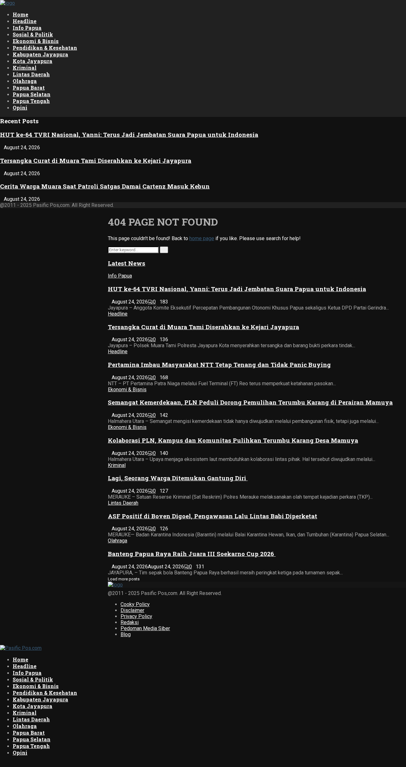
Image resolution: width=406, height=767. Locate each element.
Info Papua (27, 27)
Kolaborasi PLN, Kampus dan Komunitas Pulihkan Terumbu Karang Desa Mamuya (233, 440)
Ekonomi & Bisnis (36, 41)
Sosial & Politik (33, 34)
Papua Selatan (31, 94)
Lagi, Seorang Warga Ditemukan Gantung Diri (178, 478)
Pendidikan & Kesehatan (45, 47)
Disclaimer (132, 610)
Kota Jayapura (32, 61)
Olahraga (25, 81)
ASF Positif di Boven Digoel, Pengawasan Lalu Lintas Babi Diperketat (212, 516)
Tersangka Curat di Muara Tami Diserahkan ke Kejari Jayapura (95, 160)
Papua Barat (29, 87)
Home (20, 14)
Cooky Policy (135, 604)
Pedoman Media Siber (145, 628)
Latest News (126, 263)
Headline (24, 21)
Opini (20, 107)
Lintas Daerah (31, 74)
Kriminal (24, 67)
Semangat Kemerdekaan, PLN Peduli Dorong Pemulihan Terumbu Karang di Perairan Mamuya (250, 402)
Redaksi (130, 622)
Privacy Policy (136, 616)
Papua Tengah (31, 101)
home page (201, 238)
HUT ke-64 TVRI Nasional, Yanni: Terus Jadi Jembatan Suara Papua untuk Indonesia (129, 134)
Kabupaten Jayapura (40, 54)
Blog (126, 634)
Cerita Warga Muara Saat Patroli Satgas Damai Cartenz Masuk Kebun (105, 186)
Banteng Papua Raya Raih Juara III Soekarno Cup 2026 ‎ (192, 554)
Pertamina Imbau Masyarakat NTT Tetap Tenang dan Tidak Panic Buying (219, 364)
